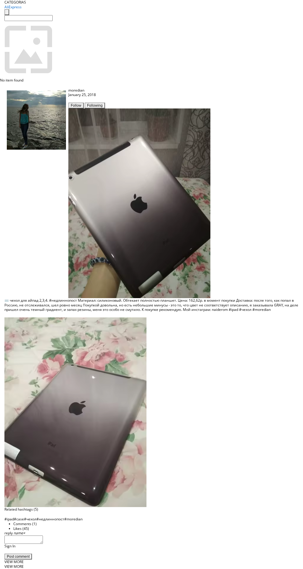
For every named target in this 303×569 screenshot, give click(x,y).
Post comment (18, 556)
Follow (76, 105)
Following (95, 105)
